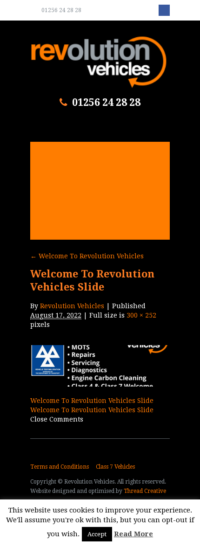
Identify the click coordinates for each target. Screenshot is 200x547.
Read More (133, 534)
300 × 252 (141, 315)
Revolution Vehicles (72, 306)
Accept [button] (97, 534)
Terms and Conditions (59, 467)
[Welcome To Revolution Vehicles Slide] (100, 384)
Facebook (164, 10)
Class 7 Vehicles (115, 467)
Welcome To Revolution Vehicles (87, 256)
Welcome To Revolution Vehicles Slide (91, 400)
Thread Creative (145, 491)
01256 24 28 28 (61, 10)
